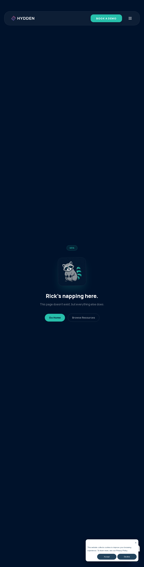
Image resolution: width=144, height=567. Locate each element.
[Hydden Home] (23, 18)
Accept (107, 557)
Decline (127, 557)
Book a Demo (106, 18)
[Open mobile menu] (130, 18)
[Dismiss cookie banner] (136, 542)
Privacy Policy (121, 551)
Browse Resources (83, 317)
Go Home (55, 317)
